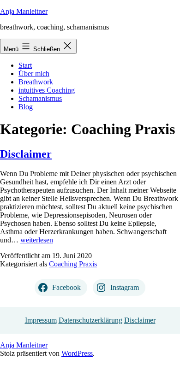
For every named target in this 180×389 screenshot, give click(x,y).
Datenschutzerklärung (90, 320)
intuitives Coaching (46, 90)
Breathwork (35, 82)
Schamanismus (40, 98)
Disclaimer (26, 154)
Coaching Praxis (73, 264)
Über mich (33, 73)
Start (25, 65)
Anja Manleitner (24, 11)
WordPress (77, 353)
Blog (25, 107)
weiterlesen (36, 240)
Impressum (41, 320)
